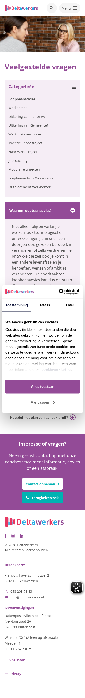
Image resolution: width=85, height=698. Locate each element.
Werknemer (17, 108)
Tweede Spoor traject (25, 143)
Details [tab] (44, 305)
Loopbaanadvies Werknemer (31, 178)
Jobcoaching (18, 160)
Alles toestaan (42, 387)
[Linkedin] (21, 536)
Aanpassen (40, 402)
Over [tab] (70, 305)
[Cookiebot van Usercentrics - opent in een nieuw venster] (60, 292)
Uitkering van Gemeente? (28, 125)
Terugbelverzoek (45, 498)
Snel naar (17, 660)
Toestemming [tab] (16, 305)
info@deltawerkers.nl (27, 597)
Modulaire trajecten (24, 169)
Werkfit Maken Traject (25, 134)
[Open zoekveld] (52, 8)
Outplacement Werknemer (29, 187)
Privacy (15, 673)
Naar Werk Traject (22, 151)
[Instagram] (13, 536)
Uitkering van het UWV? (26, 116)
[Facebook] (5, 536)
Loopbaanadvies (21, 99)
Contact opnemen (40, 484)
